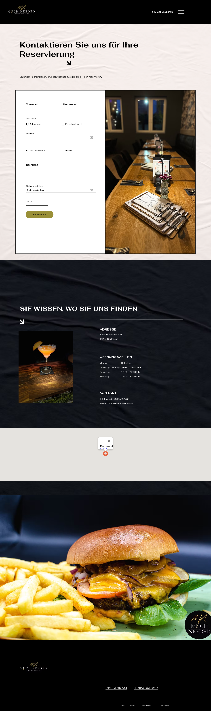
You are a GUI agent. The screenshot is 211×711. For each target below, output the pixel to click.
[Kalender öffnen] (91, 137)
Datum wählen (34, 186)
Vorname (31, 104)
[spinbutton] (37, 201)
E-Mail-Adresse (35, 150)
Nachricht (32, 165)
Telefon (67, 150)
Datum (30, 133)
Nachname (69, 104)
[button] (181, 12)
